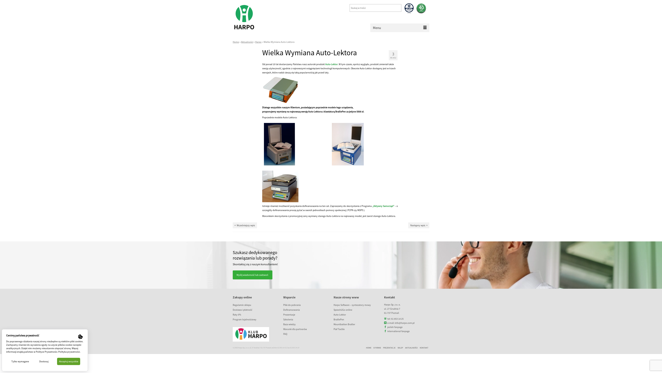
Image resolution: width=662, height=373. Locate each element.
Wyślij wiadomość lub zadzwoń (252, 274)
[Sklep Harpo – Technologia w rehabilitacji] (264, 17)
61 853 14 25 (397, 318)
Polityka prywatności (69, 351)
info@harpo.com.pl (405, 322)
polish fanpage (395, 327)
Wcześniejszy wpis (246, 225)
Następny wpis (417, 225)
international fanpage (398, 331)
